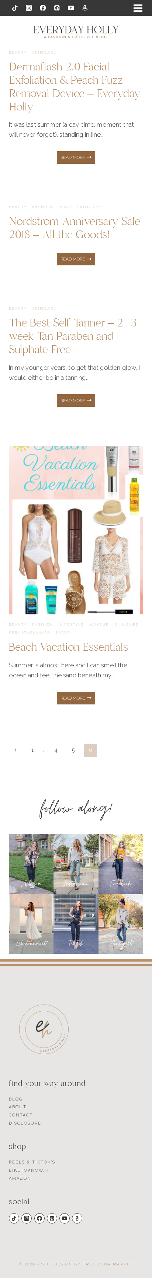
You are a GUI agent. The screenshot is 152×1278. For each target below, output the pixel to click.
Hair (66, 207)
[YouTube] (71, 8)
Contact (21, 1115)
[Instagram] (29, 8)
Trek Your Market (108, 1264)
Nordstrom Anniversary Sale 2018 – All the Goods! (74, 228)
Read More (78, 159)
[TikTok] (15, 8)
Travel (64, 632)
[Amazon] (85, 8)
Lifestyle (72, 624)
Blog (16, 1099)
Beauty (18, 52)
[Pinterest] (57, 8)
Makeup (99, 624)
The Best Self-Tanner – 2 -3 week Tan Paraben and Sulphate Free (73, 336)
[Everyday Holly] (76, 32)
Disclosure (25, 1123)
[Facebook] (43, 8)
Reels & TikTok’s (32, 1162)
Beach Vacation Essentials (68, 647)
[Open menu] (138, 8)
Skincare (44, 52)
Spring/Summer (29, 632)
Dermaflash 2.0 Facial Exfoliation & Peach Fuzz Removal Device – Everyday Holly (75, 86)
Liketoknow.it (29, 1170)
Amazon (20, 1178)
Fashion (43, 207)
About (18, 1107)
